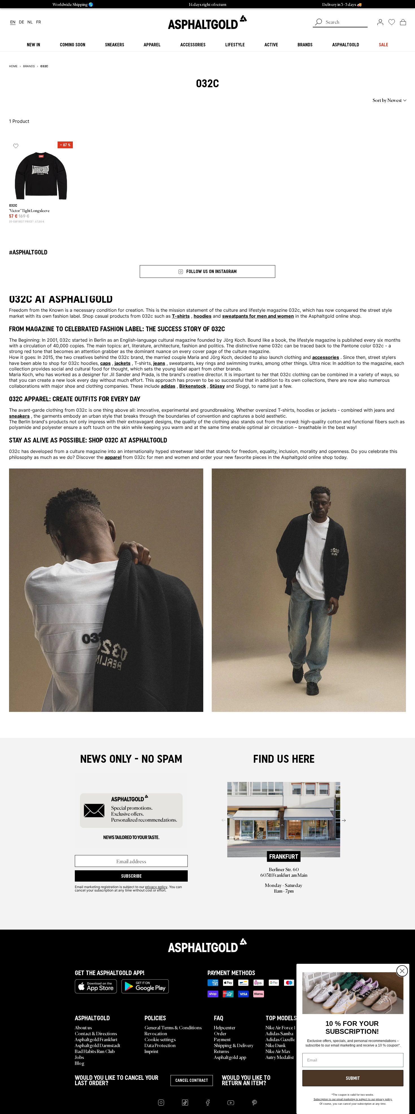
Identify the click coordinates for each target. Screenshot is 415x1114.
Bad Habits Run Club (95, 1051)
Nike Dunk (276, 1045)
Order (220, 1033)
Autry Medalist (280, 1057)
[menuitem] (40, 100)
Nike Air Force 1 (280, 1027)
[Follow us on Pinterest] (254, 1103)
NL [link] (30, 22)
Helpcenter (224, 1027)
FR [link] (38, 22)
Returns (221, 1051)
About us (83, 1027)
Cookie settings (160, 1039)
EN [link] (13, 22)
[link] (207, 22)
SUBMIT (353, 1078)
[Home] (207, 945)
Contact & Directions (96, 1033)
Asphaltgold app (230, 1057)
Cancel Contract (191, 1080)
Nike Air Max (278, 1051)
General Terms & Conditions (173, 1027)
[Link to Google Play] (145, 986)
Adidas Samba (279, 1033)
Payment (222, 1039)
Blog (79, 1063)
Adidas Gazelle (280, 1039)
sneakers (19, 415)
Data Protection (160, 1045)
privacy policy (156, 886)
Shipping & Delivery (234, 1045)
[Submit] (318, 22)
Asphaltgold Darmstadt (97, 1045)
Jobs (79, 1057)
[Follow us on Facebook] (207, 1103)
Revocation (156, 1033)
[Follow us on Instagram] (161, 1103)
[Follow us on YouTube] (231, 1103)
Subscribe (131, 875)
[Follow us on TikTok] (185, 1103)
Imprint (151, 1051)
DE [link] (21, 22)
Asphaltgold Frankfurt (96, 1039)
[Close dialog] (402, 971)
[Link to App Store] (96, 986)
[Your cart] (403, 22)
